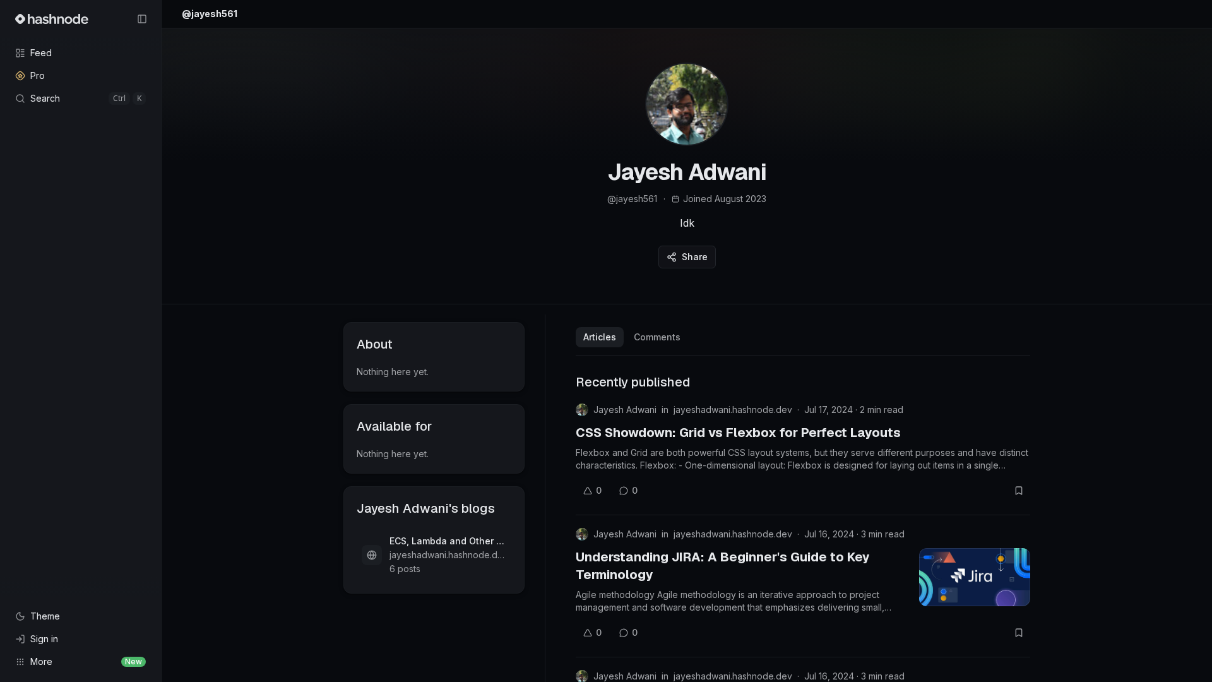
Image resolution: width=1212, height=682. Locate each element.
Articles (599, 337)
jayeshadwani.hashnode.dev (733, 409)
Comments (657, 337)
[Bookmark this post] (1018, 490)
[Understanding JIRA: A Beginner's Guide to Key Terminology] (974, 577)
